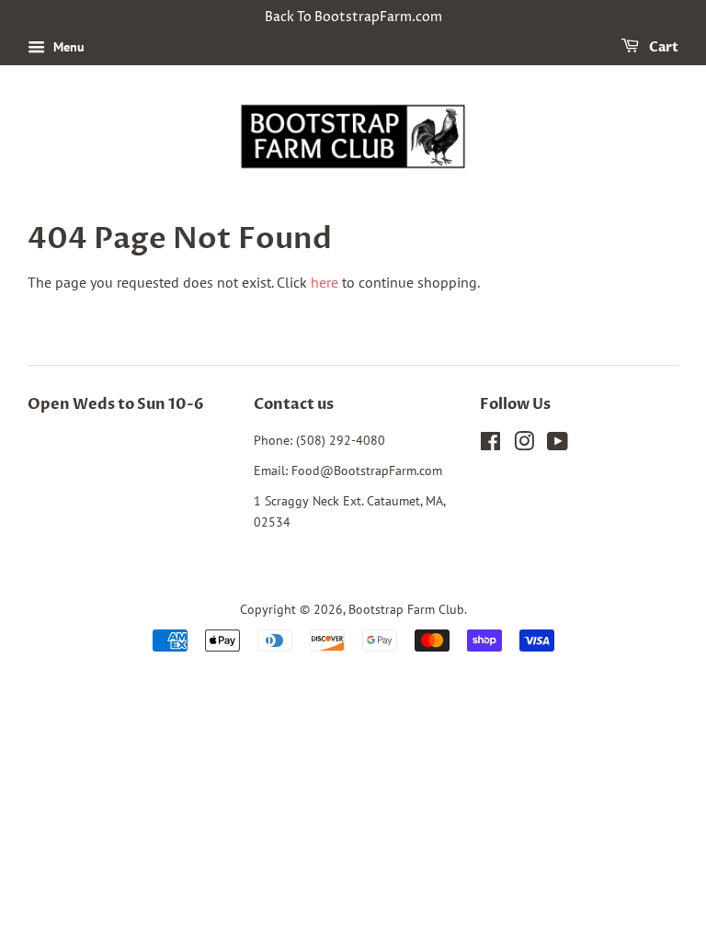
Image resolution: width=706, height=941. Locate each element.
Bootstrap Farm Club (406, 609)
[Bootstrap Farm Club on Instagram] (524, 444)
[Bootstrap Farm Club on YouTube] (557, 444)
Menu (67, 47)
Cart (662, 47)
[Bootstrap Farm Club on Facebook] (490, 444)
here (324, 282)
